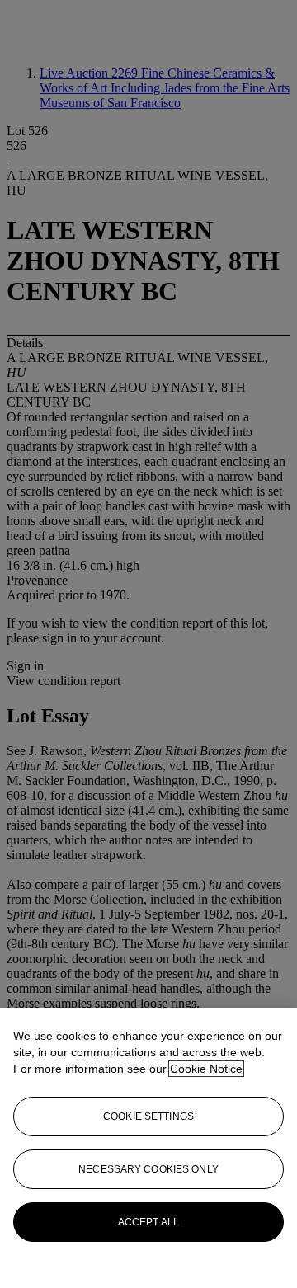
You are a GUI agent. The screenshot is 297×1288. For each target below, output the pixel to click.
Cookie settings (148, 1116)
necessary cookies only (148, 1169)
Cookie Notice (206, 1068)
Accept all (148, 1222)
